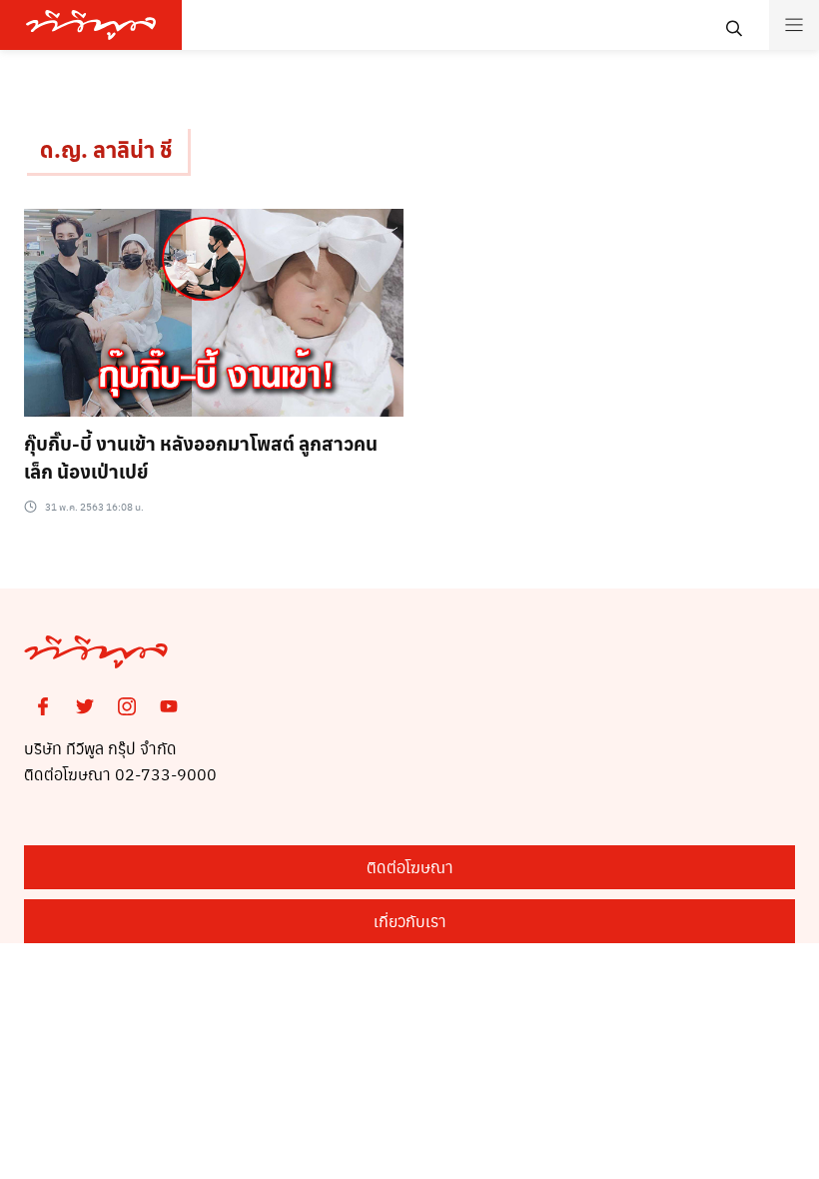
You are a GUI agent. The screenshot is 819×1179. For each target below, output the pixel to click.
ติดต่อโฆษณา (410, 866)
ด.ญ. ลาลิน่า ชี (106, 149)
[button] (6, 1172)
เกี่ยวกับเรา (410, 920)
